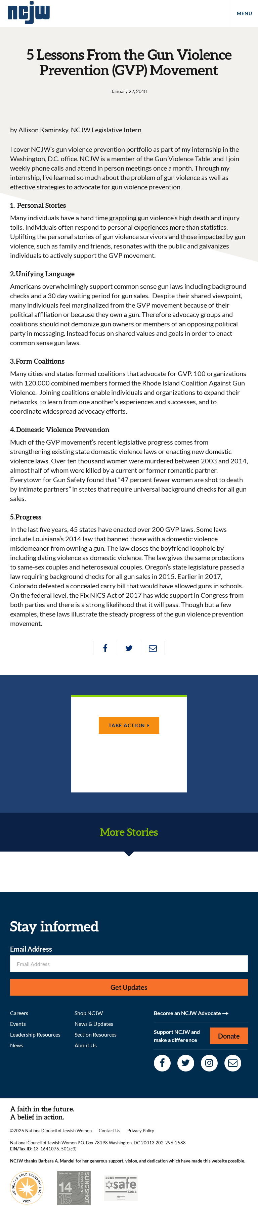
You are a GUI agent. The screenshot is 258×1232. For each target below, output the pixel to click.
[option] (129, 743)
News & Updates (94, 1023)
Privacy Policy (140, 1130)
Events (18, 1023)
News (16, 1045)
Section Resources (96, 1034)
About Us (86, 1045)
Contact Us (109, 1130)
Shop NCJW (89, 1013)
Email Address (31, 949)
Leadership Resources (35, 1034)
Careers (19, 1013)
